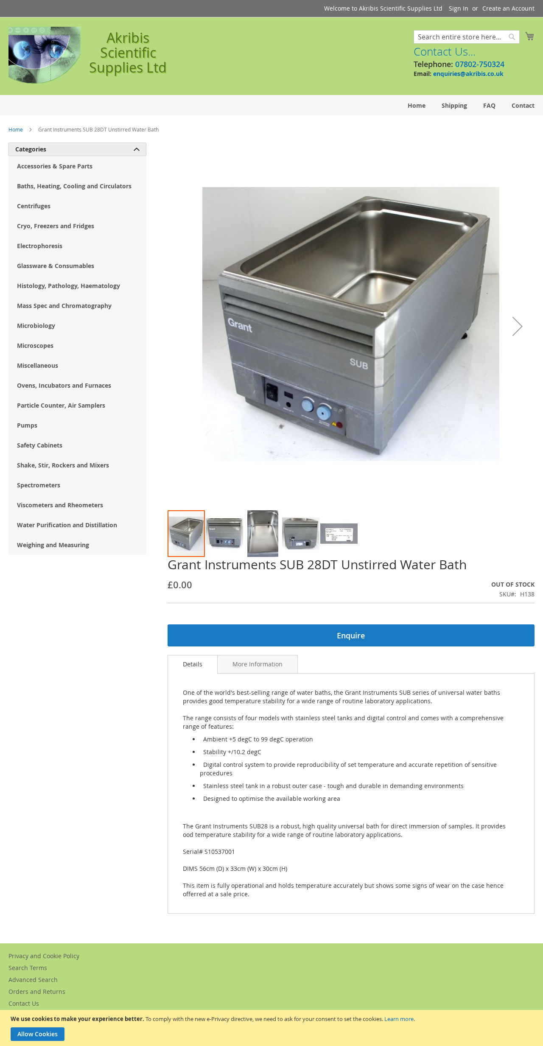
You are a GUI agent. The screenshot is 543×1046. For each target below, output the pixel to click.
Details (192, 664)
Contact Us (23, 1003)
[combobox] (467, 37)
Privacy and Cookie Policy (43, 956)
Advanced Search (33, 980)
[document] (273, 1028)
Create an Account (508, 8)
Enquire (351, 635)
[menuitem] (417, 105)
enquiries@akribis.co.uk (468, 74)
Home (15, 129)
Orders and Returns (36, 991)
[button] (518, 326)
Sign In (458, 8)
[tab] (193, 664)
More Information (257, 664)
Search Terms (27, 968)
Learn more (399, 1019)
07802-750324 (479, 64)
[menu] (271, 105)
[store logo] (44, 55)
